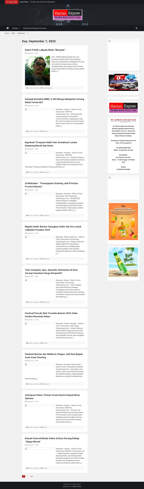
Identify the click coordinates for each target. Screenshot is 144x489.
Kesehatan (46, 172)
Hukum (45, 427)
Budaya (45, 343)
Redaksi (15, 28)
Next (31, 476)
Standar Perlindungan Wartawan (35, 28)
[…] (57, 71)
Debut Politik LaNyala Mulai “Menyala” (45, 50)
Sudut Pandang (47, 88)
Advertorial (46, 259)
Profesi (45, 468)
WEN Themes (77, 486)
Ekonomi (45, 131)
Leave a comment (33, 88)
